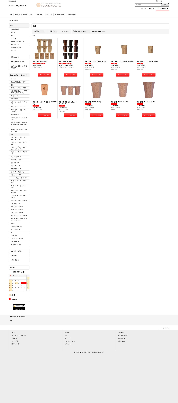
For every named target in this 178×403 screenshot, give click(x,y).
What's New (15, 338)
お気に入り (68, 344)
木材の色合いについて (17, 61)
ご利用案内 (14, 255)
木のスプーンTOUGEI (18, 6)
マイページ (68, 338)
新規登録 (151, 8)
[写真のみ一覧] (100, 31)
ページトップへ (165, 328)
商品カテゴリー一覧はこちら (19, 335)
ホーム (13, 332)
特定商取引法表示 (16, 251)
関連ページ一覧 (15, 344)
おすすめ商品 (15, 341)
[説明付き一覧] (104, 31)
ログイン (143, 8)
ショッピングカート (70, 341)
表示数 (37, 31)
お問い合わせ (15, 260)
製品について (15, 57)
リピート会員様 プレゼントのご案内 (19, 67)
